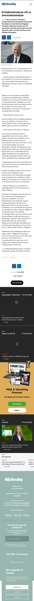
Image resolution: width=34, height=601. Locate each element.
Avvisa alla (17, 597)
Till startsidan (17, 283)
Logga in (17, 410)
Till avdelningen (27, 295)
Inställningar (17, 592)
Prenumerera (17, 404)
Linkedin (19, 558)
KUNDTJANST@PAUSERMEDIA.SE (21, 503)
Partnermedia (17, 515)
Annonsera (26, 515)
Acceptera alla (17, 587)
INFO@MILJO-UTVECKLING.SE (21, 505)
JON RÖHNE (17, 496)
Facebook (14, 558)
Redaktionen (8, 515)
